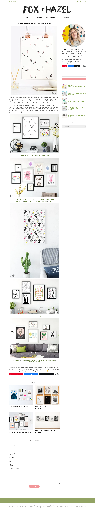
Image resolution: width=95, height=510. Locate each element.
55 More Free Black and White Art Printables (45, 431)
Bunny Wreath (28, 201)
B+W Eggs (19, 199)
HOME (26, 17)
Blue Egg (44, 201)
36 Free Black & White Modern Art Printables (45, 407)
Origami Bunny (51, 316)
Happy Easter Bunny (53, 199)
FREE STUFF (39, 17)
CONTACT (66, 17)
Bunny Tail (52, 201)
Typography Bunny (34, 361)
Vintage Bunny (18, 201)
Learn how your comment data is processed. (34, 491)
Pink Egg (42, 199)
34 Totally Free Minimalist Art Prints (20, 432)
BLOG (32, 17)
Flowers (11, 199)
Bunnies (27, 155)
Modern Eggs (45, 155)
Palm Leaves (40, 360)
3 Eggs (24, 360)
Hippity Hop (41, 316)
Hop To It (37, 201)
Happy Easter (36, 155)
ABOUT (59, 17)
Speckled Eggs (50, 360)
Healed (21, 155)
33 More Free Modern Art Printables (20, 406)
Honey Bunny (33, 316)
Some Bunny (16, 360)
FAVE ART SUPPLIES (50, 17)
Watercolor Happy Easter (31, 199)
